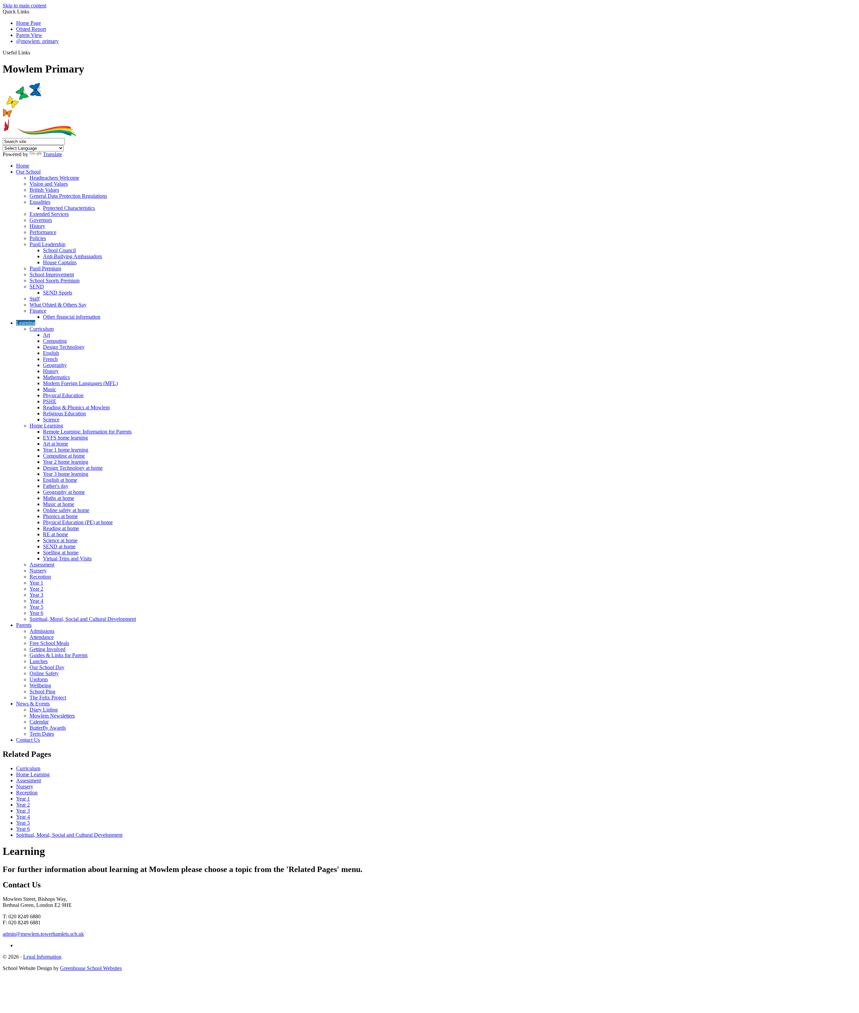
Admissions (42, 631)
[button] (33, 52)
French (50, 359)
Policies (38, 238)
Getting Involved (47, 649)
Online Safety (44, 673)
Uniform (39, 679)
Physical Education (63, 395)
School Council (59, 250)
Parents (24, 625)
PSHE (49, 401)
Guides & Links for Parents (59, 655)
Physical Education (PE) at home (78, 522)
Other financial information (71, 317)
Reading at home (61, 528)
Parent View (29, 35)
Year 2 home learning (65, 462)
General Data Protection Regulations (68, 196)
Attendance (42, 637)
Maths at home (58, 498)
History (37, 226)
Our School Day (47, 667)
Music (49, 389)
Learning (25, 323)
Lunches (39, 661)
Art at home (55, 444)
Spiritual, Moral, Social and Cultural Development (83, 619)
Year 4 (36, 601)
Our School (28, 172)
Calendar (39, 722)
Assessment (42, 564)
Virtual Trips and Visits (67, 558)
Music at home (58, 504)
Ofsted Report (31, 29)
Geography (55, 365)
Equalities (40, 202)
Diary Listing (44, 709)
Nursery (38, 570)
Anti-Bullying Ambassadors (72, 256)
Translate (52, 154)
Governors (41, 220)
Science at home (60, 540)
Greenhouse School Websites (91, 968)
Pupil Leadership (47, 244)
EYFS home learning (65, 438)
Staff (35, 299)
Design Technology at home (73, 468)
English (51, 353)
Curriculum (42, 329)
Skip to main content (24, 5)
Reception (40, 577)
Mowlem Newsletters (52, 716)
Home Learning (46, 425)
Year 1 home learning (65, 450)
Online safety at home (66, 510)
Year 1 (36, 583)
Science (51, 419)
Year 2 (36, 589)
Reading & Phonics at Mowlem (76, 407)
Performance (43, 232)
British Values (44, 190)
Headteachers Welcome (54, 178)
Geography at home (64, 492)
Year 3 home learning (65, 474)
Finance (38, 311)
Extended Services (49, 214)
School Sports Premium (55, 280)
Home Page (28, 23)
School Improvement (52, 274)
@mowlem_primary (37, 41)
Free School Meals (49, 643)
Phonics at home (60, 516)
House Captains (60, 262)
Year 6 (36, 613)
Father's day (55, 486)
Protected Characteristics (69, 208)
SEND (37, 286)
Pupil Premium (45, 268)
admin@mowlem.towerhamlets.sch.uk (43, 934)
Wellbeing (40, 685)
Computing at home (64, 456)
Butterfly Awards (48, 728)
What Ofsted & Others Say (58, 305)
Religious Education (64, 413)
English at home (60, 480)
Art (46, 335)
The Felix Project (48, 697)
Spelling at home (61, 552)
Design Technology (64, 347)
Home (22, 166)
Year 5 (36, 607)
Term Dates (42, 734)
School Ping (42, 691)
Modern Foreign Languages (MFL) (80, 383)
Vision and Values (49, 184)
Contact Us (28, 740)
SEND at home (59, 546)
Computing (55, 341)
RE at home (55, 534)
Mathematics (56, 377)
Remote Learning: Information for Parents (87, 431)
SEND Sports (57, 292)
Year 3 (36, 595)
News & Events (33, 703)
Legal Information (42, 957)
